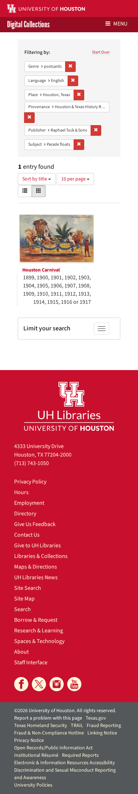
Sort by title (35, 179)
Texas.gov (96, 718)
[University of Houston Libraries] (69, 406)
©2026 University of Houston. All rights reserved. (65, 710)
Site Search (27, 588)
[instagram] (57, 684)
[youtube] (74, 684)
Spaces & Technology (39, 641)
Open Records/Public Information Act (53, 747)
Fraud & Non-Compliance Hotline (49, 733)
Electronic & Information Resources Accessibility (64, 762)
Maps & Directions (35, 567)
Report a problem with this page (48, 718)
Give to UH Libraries (37, 545)
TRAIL (77, 725)
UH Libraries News (36, 577)
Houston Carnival (41, 270)
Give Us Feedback (35, 524)
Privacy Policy (30, 482)
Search (22, 609)
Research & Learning (38, 630)
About (21, 652)
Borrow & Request (35, 620)
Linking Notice (102, 733)
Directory (25, 514)
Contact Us (27, 535)
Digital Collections (28, 24)
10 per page (74, 179)
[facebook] (21, 684)
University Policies (33, 785)
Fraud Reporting (104, 725)
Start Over (101, 52)
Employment (29, 503)
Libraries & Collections (41, 556)
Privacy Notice (29, 740)
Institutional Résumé (36, 755)
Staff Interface (30, 662)
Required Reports (80, 755)
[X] (39, 684)
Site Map (24, 599)
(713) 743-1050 (31, 463)
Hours (21, 492)
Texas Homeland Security (40, 725)
